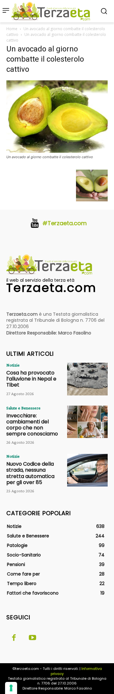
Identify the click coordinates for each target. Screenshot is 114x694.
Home (11, 28)
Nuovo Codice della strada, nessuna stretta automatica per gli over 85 (30, 473)
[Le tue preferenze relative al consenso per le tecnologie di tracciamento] (11, 688)
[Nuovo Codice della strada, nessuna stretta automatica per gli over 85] (87, 470)
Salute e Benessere (23, 408)
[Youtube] (32, 638)
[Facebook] (14, 638)
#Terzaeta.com (64, 223)
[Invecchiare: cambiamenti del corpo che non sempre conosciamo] (87, 422)
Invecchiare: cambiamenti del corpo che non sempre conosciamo (32, 425)
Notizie (13, 365)
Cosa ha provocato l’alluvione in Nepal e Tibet (31, 378)
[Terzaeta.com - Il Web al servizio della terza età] (52, 11)
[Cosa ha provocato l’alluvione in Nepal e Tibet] (87, 379)
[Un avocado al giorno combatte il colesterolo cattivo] (57, 151)
